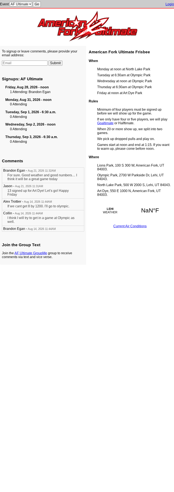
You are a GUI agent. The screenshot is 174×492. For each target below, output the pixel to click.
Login (170, 4)
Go (37, 4)
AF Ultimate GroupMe (30, 253)
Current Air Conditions (130, 226)
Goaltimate (105, 123)
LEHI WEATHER (130, 210)
